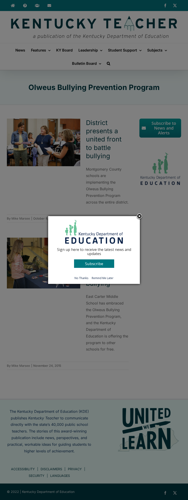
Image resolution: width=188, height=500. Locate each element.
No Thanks (81, 278)
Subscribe (94, 263)
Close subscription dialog (139, 216)
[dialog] (94, 250)
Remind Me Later (102, 278)
